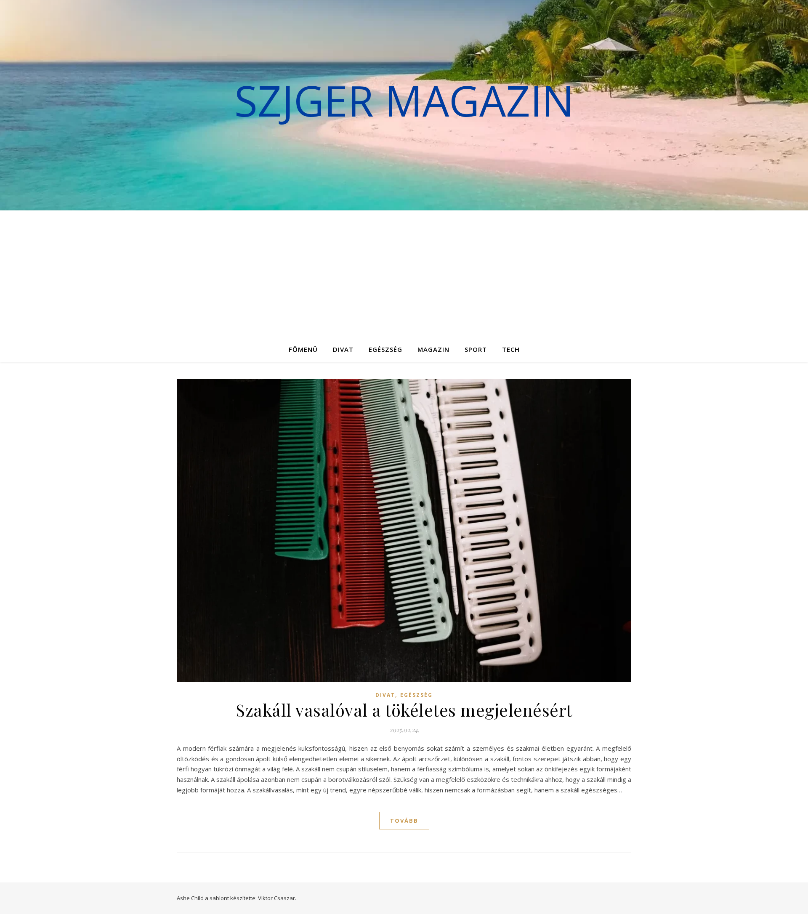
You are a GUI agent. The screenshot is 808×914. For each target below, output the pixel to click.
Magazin (433, 349)
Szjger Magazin (404, 100)
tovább (404, 820)
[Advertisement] (404, 273)
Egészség (385, 349)
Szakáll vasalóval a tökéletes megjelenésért (404, 710)
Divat (343, 349)
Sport (476, 349)
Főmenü (303, 349)
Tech (511, 349)
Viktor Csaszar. (277, 898)
